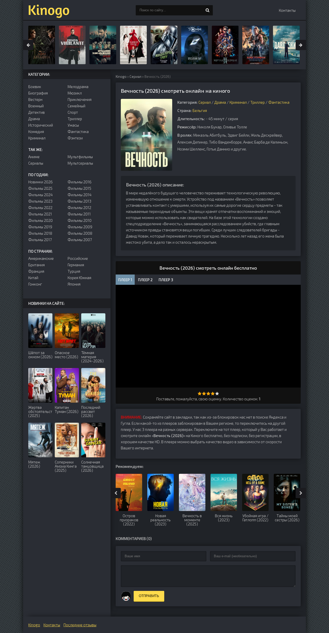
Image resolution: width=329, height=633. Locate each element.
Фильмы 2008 (80, 233)
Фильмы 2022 (40, 207)
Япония (74, 284)
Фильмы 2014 (80, 194)
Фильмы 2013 (79, 201)
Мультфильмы (80, 156)
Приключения (80, 99)
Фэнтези (75, 138)
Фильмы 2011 (79, 214)
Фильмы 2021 (40, 214)
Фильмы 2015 (79, 188)
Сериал (135, 76)
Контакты (287, 10)
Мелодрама (78, 86)
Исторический (40, 125)
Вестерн (35, 99)
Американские (41, 258)
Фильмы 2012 (79, 207)
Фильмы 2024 (40, 194)
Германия (76, 264)
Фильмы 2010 (80, 220)
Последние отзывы (79, 624)
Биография (38, 93)
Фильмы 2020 (40, 220)
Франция (36, 271)
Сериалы (35, 163)
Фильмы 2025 (40, 188)
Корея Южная (79, 277)
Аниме (34, 156)
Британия (36, 264)
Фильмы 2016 (80, 181)
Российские (78, 258)
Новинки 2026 (40, 181)
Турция (74, 271)
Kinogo (121, 76)
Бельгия (200, 110)
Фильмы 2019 (40, 226)
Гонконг (35, 284)
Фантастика (278, 102)
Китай (33, 277)
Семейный (76, 105)
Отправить (149, 596)
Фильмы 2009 (80, 226)
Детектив (36, 112)
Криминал (238, 102)
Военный (36, 105)
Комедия (36, 131)
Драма (220, 102)
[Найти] (208, 10)
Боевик (34, 86)
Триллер (257, 102)
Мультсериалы (80, 163)
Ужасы (73, 125)
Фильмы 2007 (80, 239)
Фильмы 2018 (40, 233)
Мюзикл (75, 93)
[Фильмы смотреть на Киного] (49, 10)
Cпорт (73, 112)
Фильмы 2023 (40, 201)
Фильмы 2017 (40, 239)
